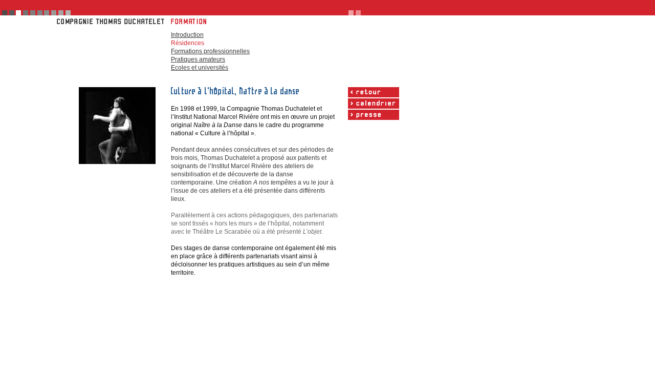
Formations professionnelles (210, 51)
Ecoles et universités (199, 67)
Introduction (187, 34)
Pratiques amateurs (198, 59)
